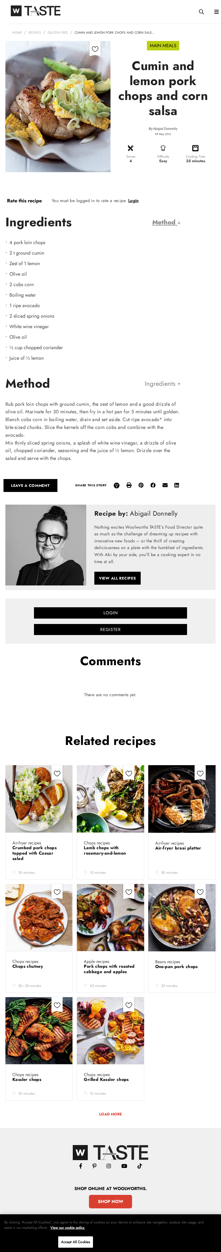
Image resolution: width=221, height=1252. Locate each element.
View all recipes (117, 578)
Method (164, 222)
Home (17, 32)
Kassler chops (27, 1079)
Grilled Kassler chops (107, 1079)
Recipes (35, 32)
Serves (130, 156)
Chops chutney (28, 966)
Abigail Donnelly (165, 129)
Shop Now (110, 1201)
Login (133, 200)
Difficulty (163, 156)
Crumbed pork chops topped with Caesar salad (34, 853)
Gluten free (58, 32)
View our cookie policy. (67, 1227)
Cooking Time (195, 156)
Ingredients (161, 383)
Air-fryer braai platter (179, 848)
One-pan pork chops (177, 966)
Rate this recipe (24, 200)
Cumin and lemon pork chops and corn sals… (115, 32)
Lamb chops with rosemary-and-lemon (105, 850)
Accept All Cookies (75, 1241)
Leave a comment (30, 485)
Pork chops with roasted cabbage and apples (109, 969)
